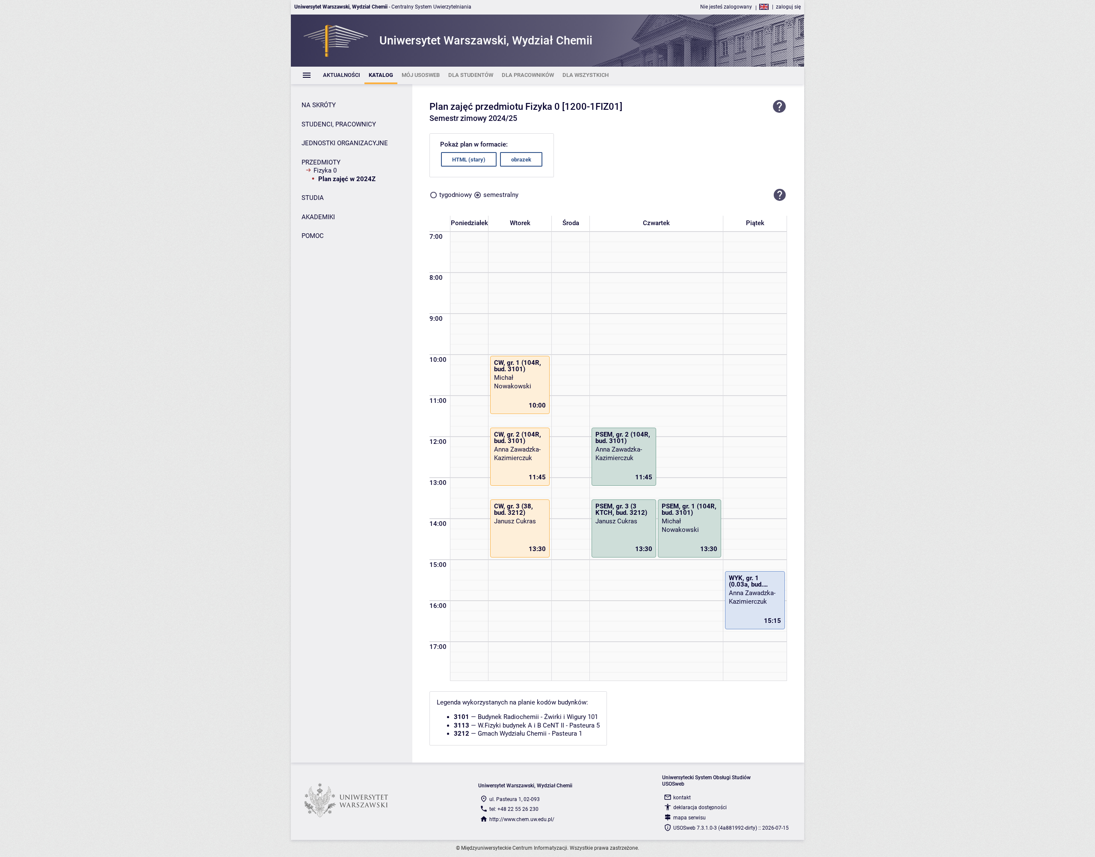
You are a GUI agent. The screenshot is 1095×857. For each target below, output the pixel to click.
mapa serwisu (689, 818)
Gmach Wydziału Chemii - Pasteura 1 (530, 733)
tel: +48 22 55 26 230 (514, 809)
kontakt (682, 798)
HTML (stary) (468, 159)
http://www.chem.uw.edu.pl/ (521, 819)
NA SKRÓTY (319, 105)
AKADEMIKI (318, 217)
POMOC (313, 236)
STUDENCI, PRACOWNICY (339, 124)
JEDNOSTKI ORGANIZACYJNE (345, 143)
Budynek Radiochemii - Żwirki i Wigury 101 (538, 717)
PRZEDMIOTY (321, 162)
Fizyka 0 (325, 170)
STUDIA (313, 198)
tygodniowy (455, 195)
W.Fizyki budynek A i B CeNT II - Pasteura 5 (539, 725)
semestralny (500, 195)
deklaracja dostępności (700, 807)
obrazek (521, 159)
